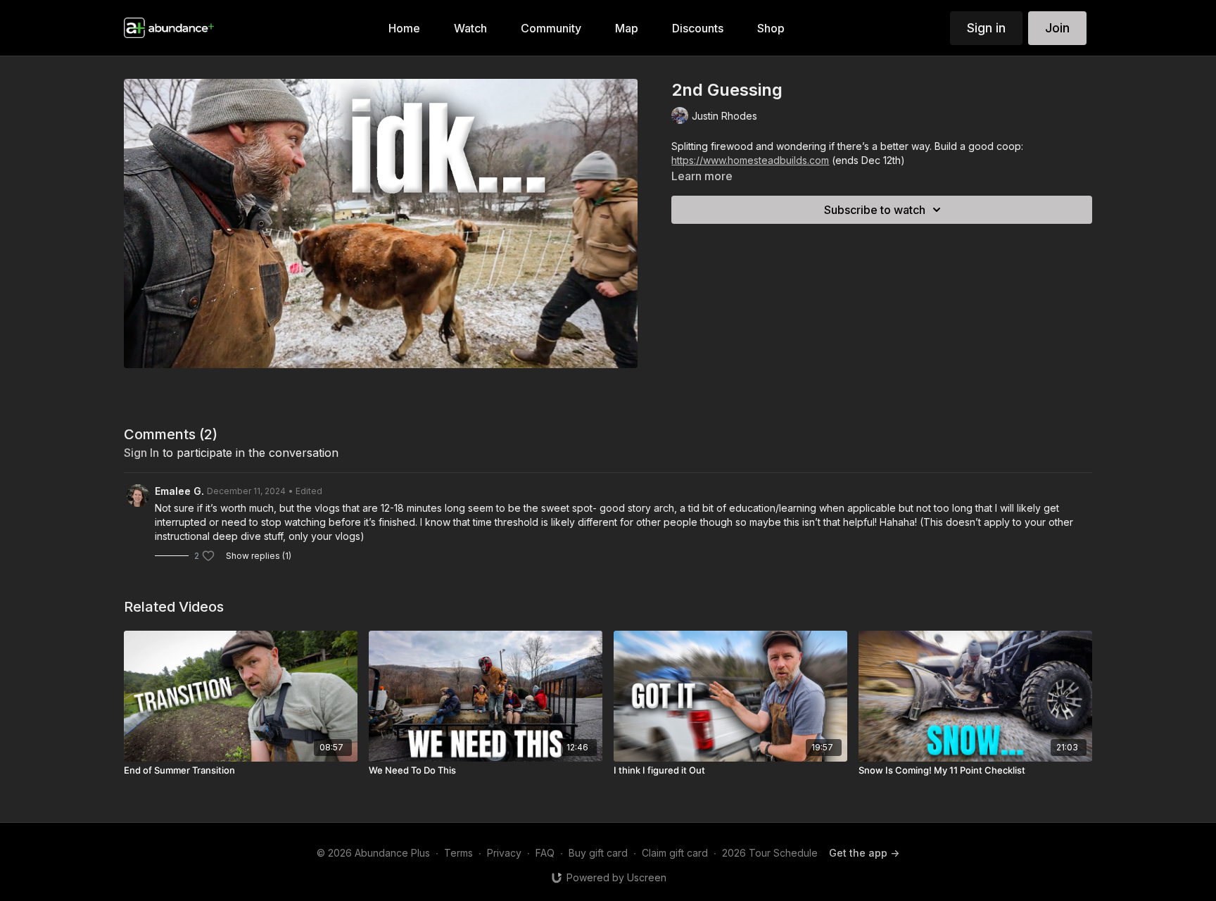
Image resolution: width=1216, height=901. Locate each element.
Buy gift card (598, 853)
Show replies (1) (258, 555)
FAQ (545, 853)
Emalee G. (179, 491)
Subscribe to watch (874, 210)
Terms (458, 853)
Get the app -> (864, 853)
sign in (141, 453)
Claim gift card (675, 853)
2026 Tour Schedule (770, 853)
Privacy (504, 853)
